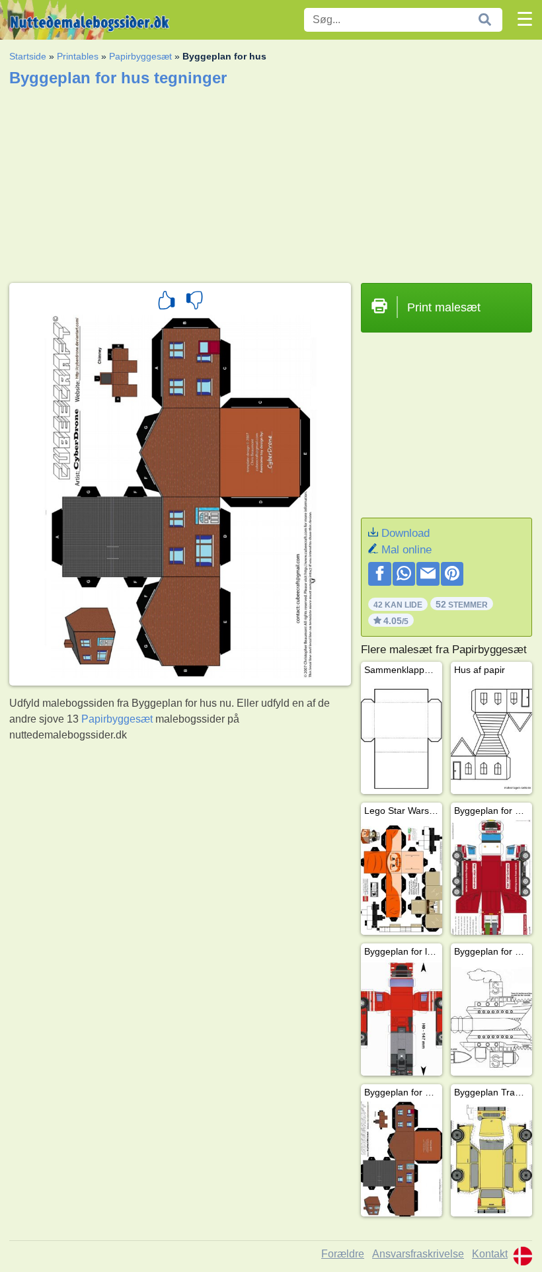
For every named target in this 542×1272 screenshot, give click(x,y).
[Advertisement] (270, 180)
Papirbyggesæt (140, 56)
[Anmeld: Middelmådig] (194, 302)
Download (405, 533)
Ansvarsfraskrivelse (418, 1253)
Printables (77, 56)
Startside (27, 56)
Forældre (342, 1253)
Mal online (406, 549)
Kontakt (490, 1253)
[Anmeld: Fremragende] (166, 302)
